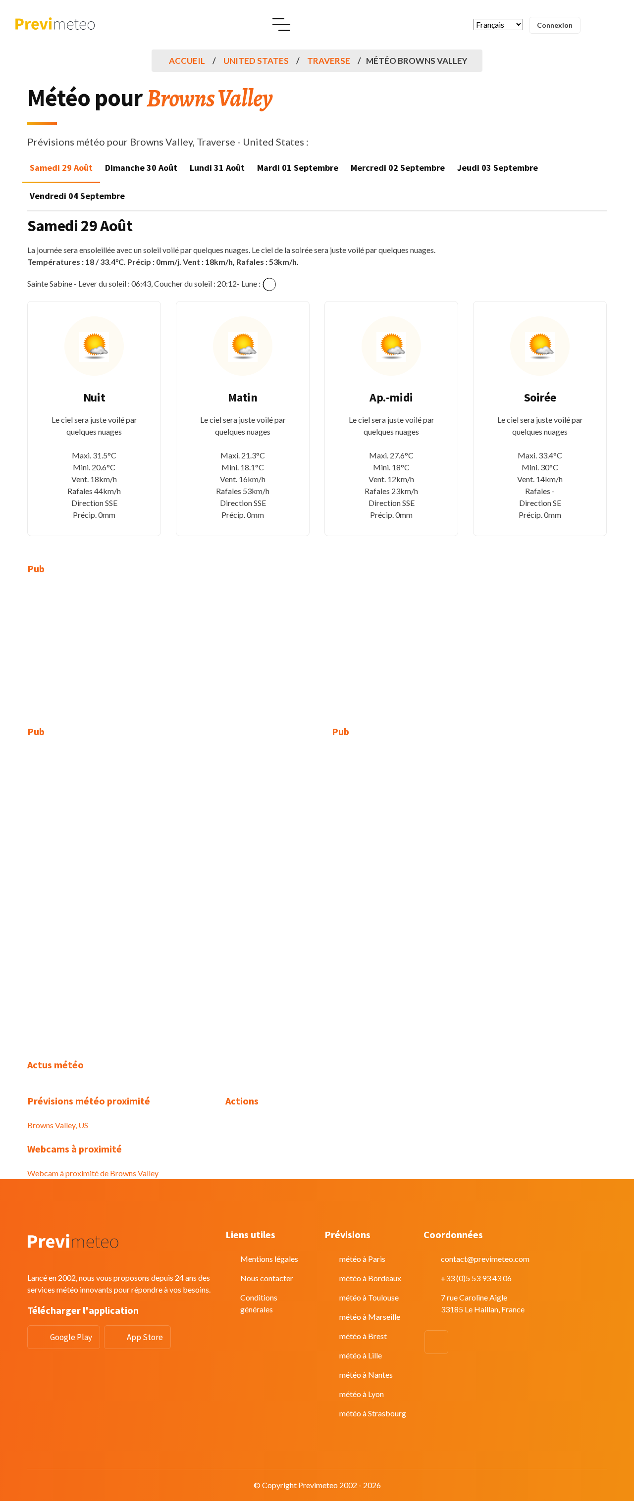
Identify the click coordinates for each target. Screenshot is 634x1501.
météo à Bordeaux (370, 1278)
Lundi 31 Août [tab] (217, 167)
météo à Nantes (366, 1374)
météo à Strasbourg (372, 1413)
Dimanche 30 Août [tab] (141, 167)
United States (256, 60)
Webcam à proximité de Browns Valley (92, 1173)
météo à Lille (360, 1355)
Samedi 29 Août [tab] (61, 167)
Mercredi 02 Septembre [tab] (398, 167)
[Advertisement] (119, 656)
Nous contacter (266, 1278)
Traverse (328, 60)
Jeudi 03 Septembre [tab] (497, 167)
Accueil (187, 60)
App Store (145, 1337)
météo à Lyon (361, 1394)
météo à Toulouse (369, 1297)
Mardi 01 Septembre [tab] (297, 167)
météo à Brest (363, 1336)
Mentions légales (269, 1258)
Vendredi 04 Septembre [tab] (77, 195)
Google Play (71, 1337)
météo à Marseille (369, 1316)
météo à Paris (362, 1258)
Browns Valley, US (57, 1125)
